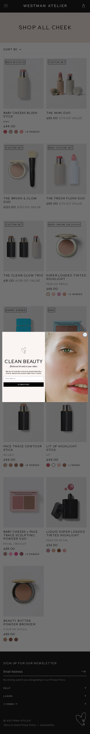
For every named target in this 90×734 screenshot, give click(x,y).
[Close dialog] (85, 335)
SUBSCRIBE (23, 384)
